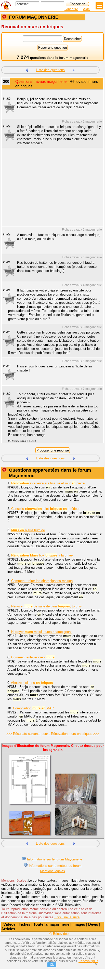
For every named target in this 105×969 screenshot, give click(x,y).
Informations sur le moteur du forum (55, 866)
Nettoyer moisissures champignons (41, 632)
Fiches (24, 924)
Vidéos (9, 924)
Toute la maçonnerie (51, 924)
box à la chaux (42, 555)
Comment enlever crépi (33, 657)
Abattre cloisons (32, 683)
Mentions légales (52, 871)
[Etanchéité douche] (27, 69)
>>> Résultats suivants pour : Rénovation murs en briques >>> (52, 734)
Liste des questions (50, 70)
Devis (93, 924)
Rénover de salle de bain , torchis (46, 606)
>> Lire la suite (67, 917)
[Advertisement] (50, 190)
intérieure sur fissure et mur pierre (48, 483)
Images (78, 924)
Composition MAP (33, 708)
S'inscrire (71, 9)
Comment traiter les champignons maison (42, 581)
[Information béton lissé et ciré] (74, 69)
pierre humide (28, 530)
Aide (86, 9)
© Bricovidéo (59, 934)
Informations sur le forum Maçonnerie (54, 859)
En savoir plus (88, 961)
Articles (8, 929)
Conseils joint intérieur (45, 509)
